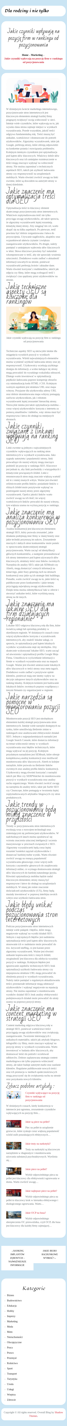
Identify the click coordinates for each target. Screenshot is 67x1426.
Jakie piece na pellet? (36, 1169)
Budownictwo (14, 1300)
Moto (10, 1331)
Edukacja (12, 1305)
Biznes (10, 1295)
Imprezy (11, 1316)
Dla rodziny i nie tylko (27, 10)
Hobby (10, 1311)
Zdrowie (11, 1399)
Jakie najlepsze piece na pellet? (41, 1191)
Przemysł (11, 1358)
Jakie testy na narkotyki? (38, 1143)
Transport (12, 1373)
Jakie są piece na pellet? (37, 1121)
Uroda (10, 1384)
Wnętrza (11, 1394)
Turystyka (12, 1378)
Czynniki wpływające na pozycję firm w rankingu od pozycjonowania (42, 1096)
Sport (10, 1368)
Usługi (10, 1389)
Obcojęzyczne (14, 1342)
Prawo (10, 1352)
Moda (10, 1326)
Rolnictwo (12, 1363)
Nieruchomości (15, 1337)
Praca (10, 1347)
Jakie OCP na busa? (35, 1212)
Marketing (12, 1321)
